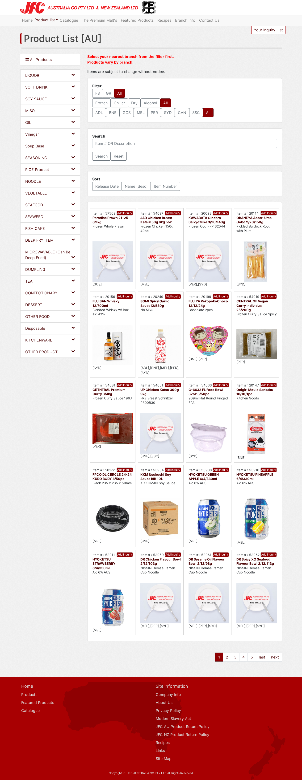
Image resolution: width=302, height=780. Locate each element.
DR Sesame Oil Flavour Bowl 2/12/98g (207, 561)
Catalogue (69, 20)
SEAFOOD (34, 205)
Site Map (164, 758)
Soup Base (34, 146)
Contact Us (209, 20)
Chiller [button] (119, 103)
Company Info (168, 694)
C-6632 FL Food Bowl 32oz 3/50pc (206, 392)
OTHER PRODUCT (41, 351)
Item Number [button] (165, 186)
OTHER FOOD (37, 316)
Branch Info (185, 20)
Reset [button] (119, 156)
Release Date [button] (107, 186)
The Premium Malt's (99, 20)
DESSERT (33, 304)
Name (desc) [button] (136, 186)
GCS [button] (127, 112)
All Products (40, 59)
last (262, 657)
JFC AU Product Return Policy (183, 726)
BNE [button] (113, 112)
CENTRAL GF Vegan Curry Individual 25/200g (252, 305)
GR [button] (108, 93)
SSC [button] (196, 112)
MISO (30, 110)
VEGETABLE (36, 193)
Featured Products (137, 20)
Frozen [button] (101, 103)
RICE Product (37, 169)
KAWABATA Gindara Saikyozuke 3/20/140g (207, 220)
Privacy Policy (168, 710)
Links (160, 750)
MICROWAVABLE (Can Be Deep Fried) (47, 255)
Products (29, 694)
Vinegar (32, 134)
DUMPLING (35, 269)
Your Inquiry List (268, 30)
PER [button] (154, 112)
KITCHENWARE (38, 340)
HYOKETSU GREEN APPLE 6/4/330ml (204, 476)
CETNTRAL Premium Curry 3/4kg (109, 392)
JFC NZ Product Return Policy (182, 734)
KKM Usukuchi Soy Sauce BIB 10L (155, 476)
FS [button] (97, 93)
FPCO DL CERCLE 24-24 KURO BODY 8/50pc (112, 476)
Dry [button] (134, 103)
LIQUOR (32, 75)
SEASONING (36, 157)
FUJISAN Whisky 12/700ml (105, 303)
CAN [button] (182, 112)
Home (27, 20)
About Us (164, 702)
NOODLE (33, 181)
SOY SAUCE (36, 99)
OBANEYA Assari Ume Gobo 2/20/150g (254, 220)
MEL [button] (141, 112)
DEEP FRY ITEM (39, 240)
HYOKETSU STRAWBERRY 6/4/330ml (103, 563)
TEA (29, 281)
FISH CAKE (35, 228)
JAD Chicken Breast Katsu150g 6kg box (156, 220)
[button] (101, 156)
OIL (28, 122)
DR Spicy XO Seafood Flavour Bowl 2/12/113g (255, 561)
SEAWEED (34, 216)
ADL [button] (99, 112)
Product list (44, 19)
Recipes (164, 20)
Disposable (35, 328)
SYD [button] (168, 112)
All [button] (119, 93)
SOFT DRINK (36, 87)
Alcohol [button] (150, 103)
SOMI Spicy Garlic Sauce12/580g (154, 303)
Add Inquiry (124, 213)
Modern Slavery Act (173, 718)
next (275, 657)
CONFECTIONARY (41, 293)
